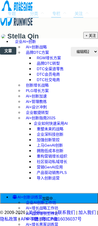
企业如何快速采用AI (51, 123)
